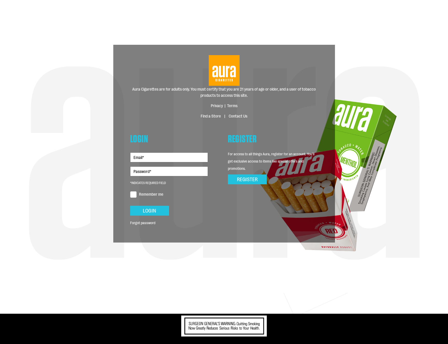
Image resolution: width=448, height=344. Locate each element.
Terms (232, 105)
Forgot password (142, 222)
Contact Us (238, 115)
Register (247, 179)
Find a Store (211, 115)
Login (149, 210)
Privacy (217, 105)
